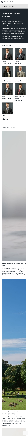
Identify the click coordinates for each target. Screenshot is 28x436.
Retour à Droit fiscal (9, 6)
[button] (26, 2)
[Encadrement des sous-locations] (14, 270)
